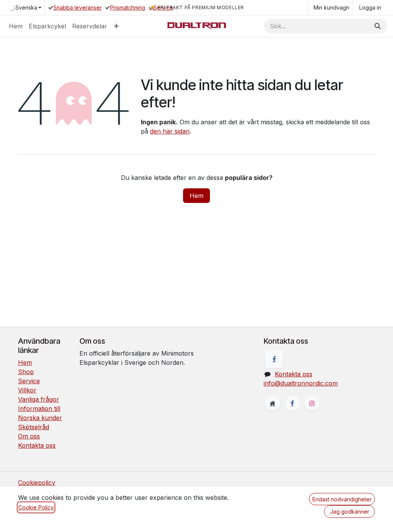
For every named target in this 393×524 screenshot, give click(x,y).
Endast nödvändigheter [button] (342, 499)
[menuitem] (16, 26)
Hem (196, 195)
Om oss (29, 436)
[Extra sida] (272, 403)
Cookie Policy (36, 507)
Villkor (27, 390)
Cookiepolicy (36, 482)
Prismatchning (127, 7)
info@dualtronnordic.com (301, 383)
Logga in (370, 7)
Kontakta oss (37, 445)
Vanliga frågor (38, 399)
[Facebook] (274, 359)
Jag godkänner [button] (349, 511)
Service (163, 7)
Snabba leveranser (77, 7)
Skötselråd (33, 427)
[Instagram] (312, 403)
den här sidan (170, 131)
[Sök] (377, 26)
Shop (26, 372)
